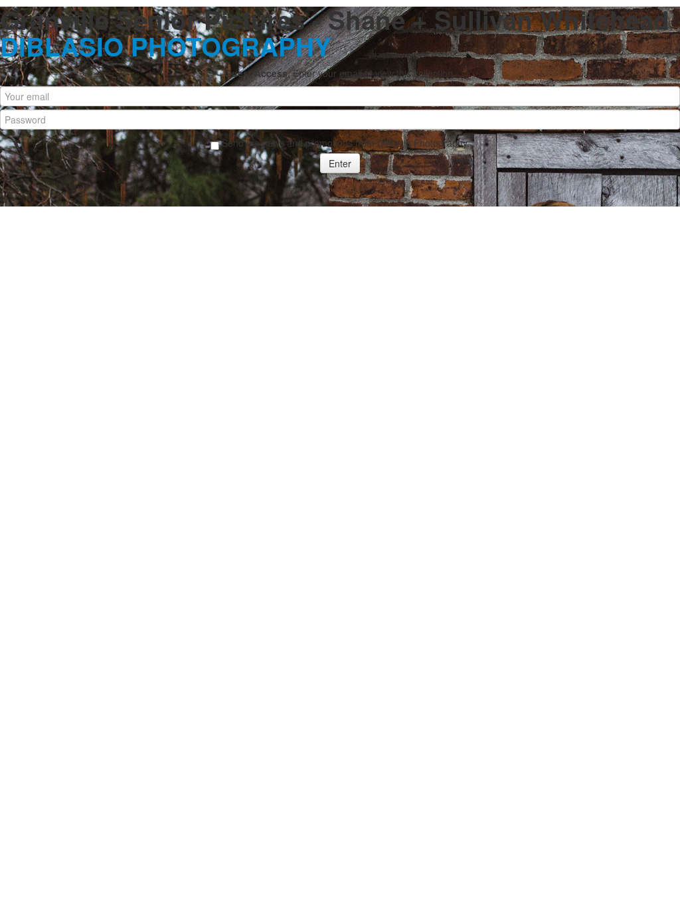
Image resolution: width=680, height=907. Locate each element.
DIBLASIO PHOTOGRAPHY (165, 46)
